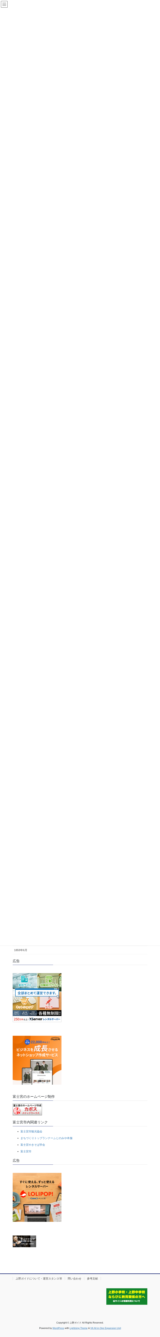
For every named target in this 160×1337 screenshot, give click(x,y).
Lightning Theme (79, 1328)
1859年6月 (20, 950)
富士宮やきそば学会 (32, 1144)
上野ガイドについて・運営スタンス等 (39, 1278)
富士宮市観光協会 (31, 1131)
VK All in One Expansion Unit (105, 1328)
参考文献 (92, 1278)
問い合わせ (74, 1278)
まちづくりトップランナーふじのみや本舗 (46, 1138)
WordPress (58, 1328)
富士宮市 (25, 1151)
